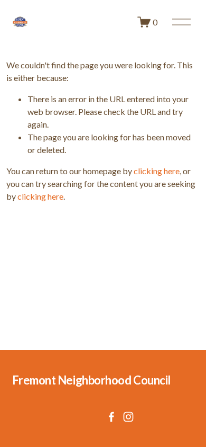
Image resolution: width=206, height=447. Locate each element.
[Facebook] (111, 417)
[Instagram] (128, 417)
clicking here (157, 171)
